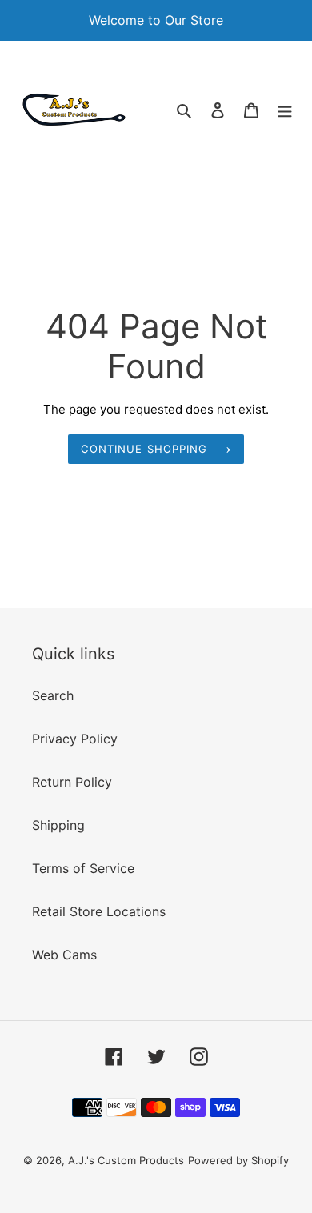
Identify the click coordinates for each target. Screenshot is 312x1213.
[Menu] (285, 108)
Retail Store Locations (99, 911)
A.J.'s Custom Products (126, 1160)
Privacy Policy (75, 739)
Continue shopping (144, 448)
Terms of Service (83, 868)
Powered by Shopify (238, 1160)
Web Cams (64, 955)
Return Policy (72, 782)
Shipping (58, 825)
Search (53, 695)
